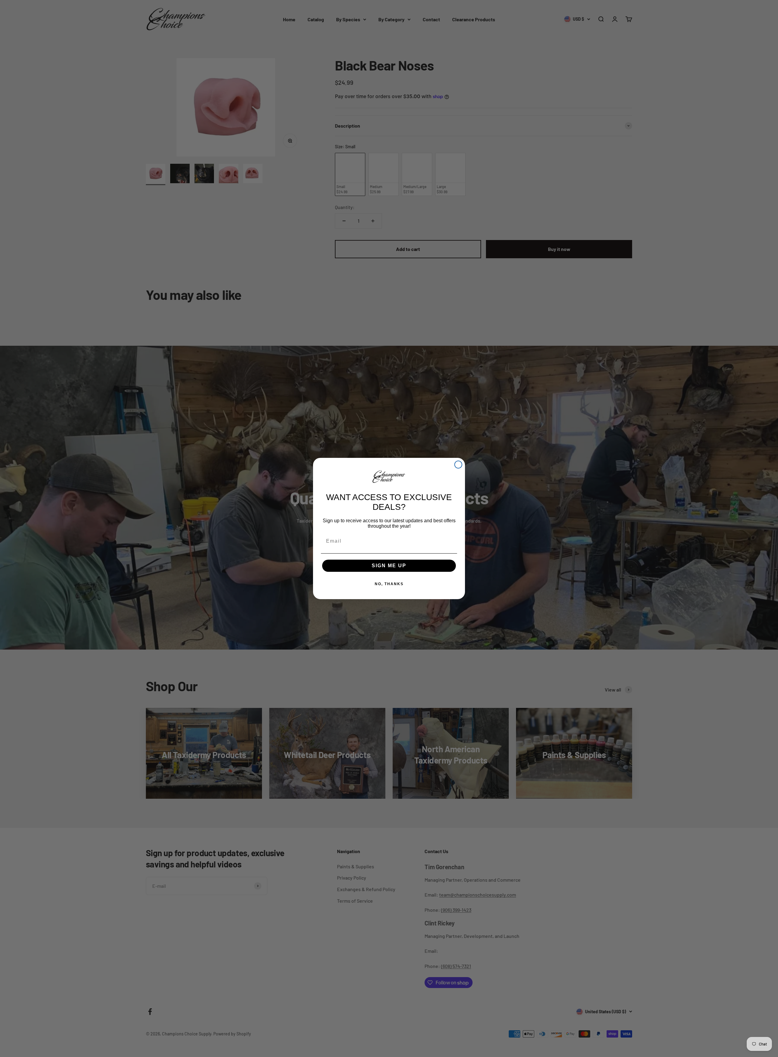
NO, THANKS (389, 584)
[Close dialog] (458, 464)
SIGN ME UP (389, 565)
